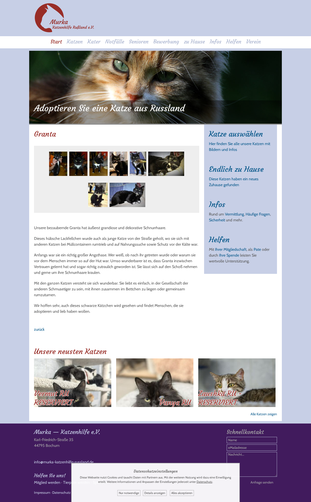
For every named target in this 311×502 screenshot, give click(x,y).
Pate (257, 249)
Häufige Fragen (258, 214)
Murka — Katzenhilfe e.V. (67, 432)
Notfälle (114, 41)
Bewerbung (166, 41)
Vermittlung (234, 214)
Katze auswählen (236, 134)
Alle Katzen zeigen (264, 414)
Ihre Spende (229, 255)
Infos (215, 41)
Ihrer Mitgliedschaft (230, 249)
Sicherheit (217, 220)
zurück (39, 329)
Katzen (75, 41)
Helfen (233, 41)
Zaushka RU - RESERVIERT (220, 398)
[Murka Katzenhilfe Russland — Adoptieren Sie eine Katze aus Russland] (64, 31)
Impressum (42, 492)
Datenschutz (61, 492)
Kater (93, 41)
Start (56, 41)
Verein (253, 41)
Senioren (138, 41)
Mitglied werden (47, 482)
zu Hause (194, 41)
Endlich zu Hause (236, 169)
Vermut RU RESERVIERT (53, 398)
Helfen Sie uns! (50, 475)
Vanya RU (175, 402)
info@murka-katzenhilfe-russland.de (64, 462)
